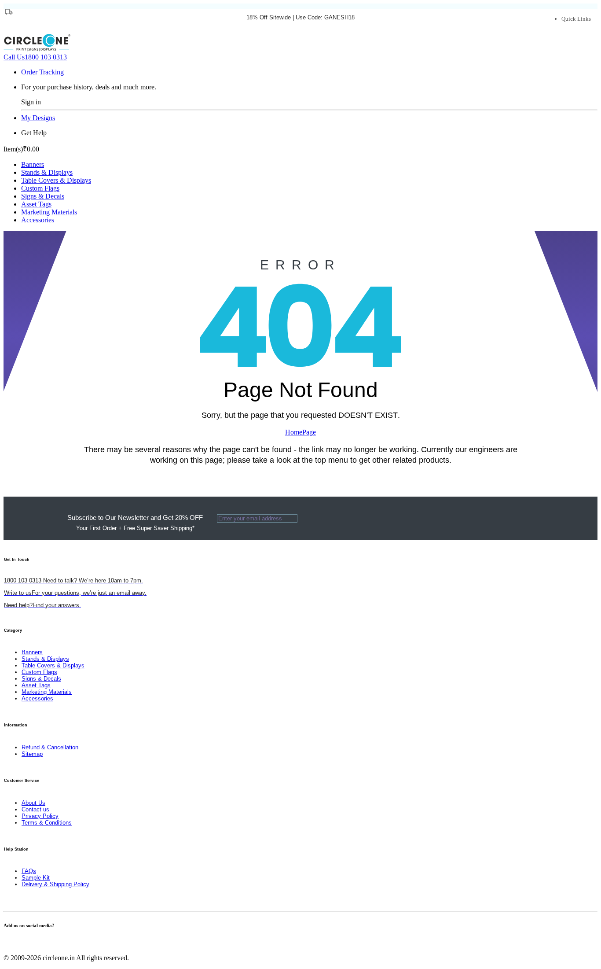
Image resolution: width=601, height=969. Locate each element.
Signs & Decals (42, 196)
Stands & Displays (47, 172)
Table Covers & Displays (56, 180)
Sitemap (32, 754)
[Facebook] (6, 943)
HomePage (300, 432)
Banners (32, 164)
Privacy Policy (40, 816)
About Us (33, 803)
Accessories (37, 220)
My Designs (38, 118)
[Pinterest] (16, 943)
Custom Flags (40, 188)
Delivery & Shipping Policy (55, 884)
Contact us (35, 809)
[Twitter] (11, 943)
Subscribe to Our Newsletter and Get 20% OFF (135, 522)
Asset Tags (36, 204)
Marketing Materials (49, 212)
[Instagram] (22, 943)
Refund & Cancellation (50, 747)
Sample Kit (36, 877)
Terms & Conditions (47, 822)
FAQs (29, 871)
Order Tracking (42, 72)
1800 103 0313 (35, 57)
